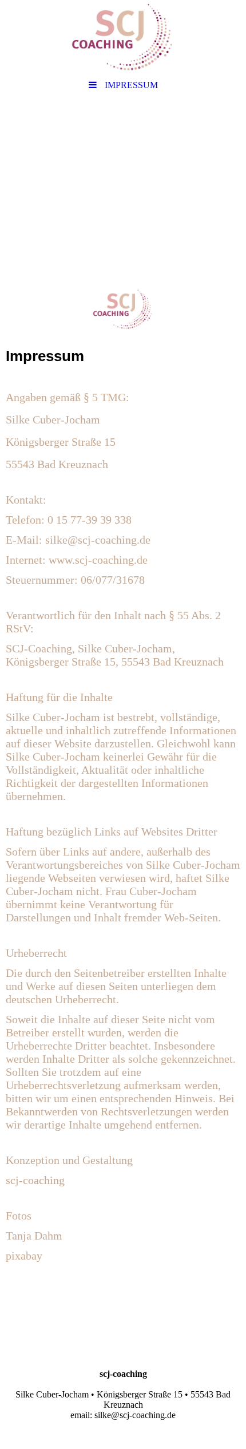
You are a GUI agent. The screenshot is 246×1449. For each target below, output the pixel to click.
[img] (123, 37)
